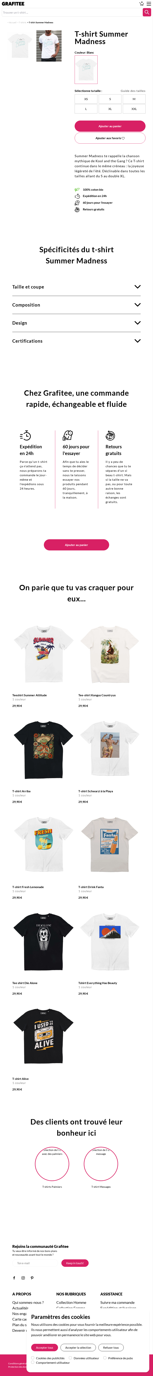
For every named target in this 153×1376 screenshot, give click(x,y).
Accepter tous (44, 1347)
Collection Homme (71, 1302)
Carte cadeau (23, 1319)
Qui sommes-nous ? (28, 1302)
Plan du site (21, 1324)
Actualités (20, 1308)
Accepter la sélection (78, 1347)
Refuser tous (111, 1347)
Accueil (12, 22)
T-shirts (22, 22)
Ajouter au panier (110, 126)
